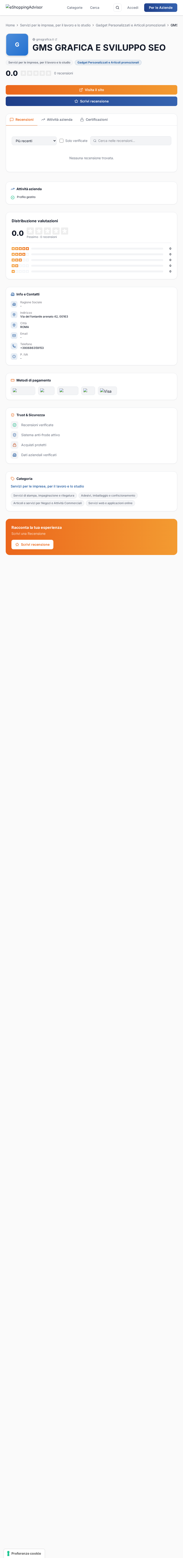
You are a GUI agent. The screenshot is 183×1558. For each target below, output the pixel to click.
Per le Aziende (161, 7)
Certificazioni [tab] (97, 119)
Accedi (132, 7)
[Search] (117, 8)
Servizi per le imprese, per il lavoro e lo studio (55, 25)
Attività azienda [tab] (59, 119)
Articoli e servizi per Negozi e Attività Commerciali (47, 503)
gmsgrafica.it (45, 39)
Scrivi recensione (94, 101)
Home (10, 25)
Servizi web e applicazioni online (110, 503)
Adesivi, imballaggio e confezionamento (108, 495)
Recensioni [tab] (24, 119)
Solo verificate (76, 141)
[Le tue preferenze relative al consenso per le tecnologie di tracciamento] (24, 1553)
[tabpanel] (91, 149)
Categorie (74, 7)
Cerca (94, 7)
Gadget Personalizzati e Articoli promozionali (130, 25)
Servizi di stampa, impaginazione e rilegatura (43, 495)
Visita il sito (94, 90)
